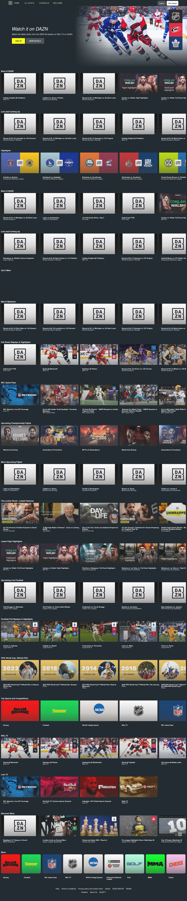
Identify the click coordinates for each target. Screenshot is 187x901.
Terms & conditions (68, 888)
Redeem (84, 892)
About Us (93, 892)
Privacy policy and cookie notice (90, 888)
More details (35, 41)
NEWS (128, 888)
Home (16, 3)
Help (57, 888)
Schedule (44, 3)
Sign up (18, 41)
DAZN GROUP (118, 888)
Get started (172, 3)
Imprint (107, 888)
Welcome (57, 3)
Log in (161, 3)
